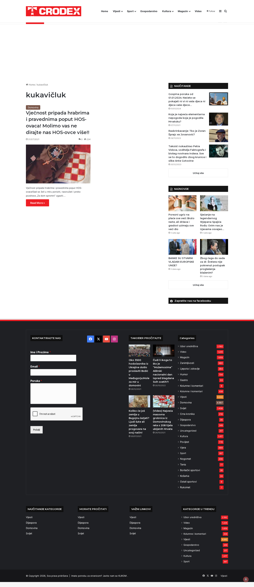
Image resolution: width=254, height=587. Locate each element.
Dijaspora (185, 419)
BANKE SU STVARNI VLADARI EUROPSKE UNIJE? (181, 262)
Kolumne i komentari (191, 385)
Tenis (183, 464)
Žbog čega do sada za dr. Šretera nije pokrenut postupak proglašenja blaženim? (212, 265)
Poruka (36, 381)
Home (104, 11)
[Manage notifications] (246, 579)
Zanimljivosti (187, 362)
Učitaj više (198, 173)
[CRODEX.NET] (53, 11)
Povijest (184, 441)
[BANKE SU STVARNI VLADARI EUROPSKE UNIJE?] (182, 247)
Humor (184, 374)
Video (198, 11)
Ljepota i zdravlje (190, 368)
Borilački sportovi (190, 470)
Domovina (33, 107)
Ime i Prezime (40, 352)
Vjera (183, 447)
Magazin (183, 11)
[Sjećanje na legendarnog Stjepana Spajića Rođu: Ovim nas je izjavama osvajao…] (214, 203)
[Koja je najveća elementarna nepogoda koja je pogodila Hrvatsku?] (218, 119)
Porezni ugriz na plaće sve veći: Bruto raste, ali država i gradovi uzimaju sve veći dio (181, 222)
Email (35, 366)
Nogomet (185, 458)
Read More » (37, 202)
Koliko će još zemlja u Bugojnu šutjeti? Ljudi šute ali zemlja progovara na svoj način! (139, 421)
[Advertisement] (127, 53)
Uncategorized (188, 430)
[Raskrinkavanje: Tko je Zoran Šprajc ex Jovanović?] (218, 135)
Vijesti (116, 11)
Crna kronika (187, 413)
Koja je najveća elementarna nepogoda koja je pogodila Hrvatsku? (186, 118)
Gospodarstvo (148, 11)
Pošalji (36, 429)
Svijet (183, 408)
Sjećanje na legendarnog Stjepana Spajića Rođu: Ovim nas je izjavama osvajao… (212, 222)
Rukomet (185, 487)
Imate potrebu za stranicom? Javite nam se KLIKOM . (99, 575)
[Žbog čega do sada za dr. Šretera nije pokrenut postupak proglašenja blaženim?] (214, 247)
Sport (130, 11)
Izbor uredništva (189, 346)
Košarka (184, 475)
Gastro (184, 380)
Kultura (166, 11)
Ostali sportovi (188, 481)
